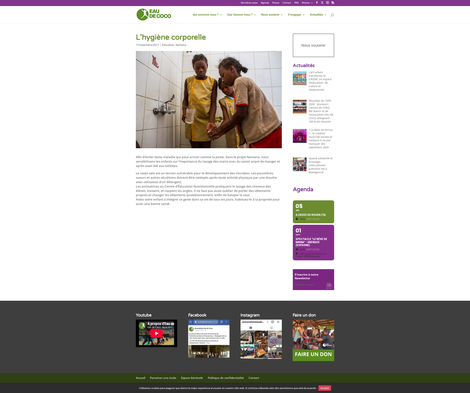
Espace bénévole (192, 378)
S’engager (294, 15)
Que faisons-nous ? (240, 15)
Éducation (168, 45)
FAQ (296, 3)
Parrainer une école (163, 378)
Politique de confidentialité (226, 378)
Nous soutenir (270, 15)
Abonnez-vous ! (304, 284)
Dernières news (249, 3)
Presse (275, 3)
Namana (181, 45)
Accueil (140, 378)
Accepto (324, 388)
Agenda (265, 3)
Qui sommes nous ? (206, 15)
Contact (287, 3)
